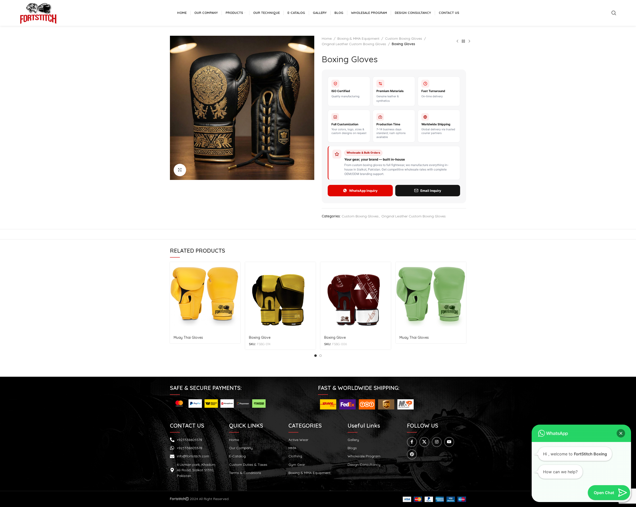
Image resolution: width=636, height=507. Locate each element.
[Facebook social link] (412, 442)
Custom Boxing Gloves (403, 38)
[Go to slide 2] (320, 355)
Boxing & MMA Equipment (358, 38)
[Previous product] (457, 41)
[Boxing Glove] (280, 297)
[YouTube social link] (449, 442)
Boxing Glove (260, 337)
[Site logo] (38, 12)
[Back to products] (463, 41)
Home (327, 38)
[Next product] (469, 41)
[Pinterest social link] (412, 454)
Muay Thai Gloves (188, 337)
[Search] (614, 13)
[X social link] (424, 442)
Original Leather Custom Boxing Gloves (354, 44)
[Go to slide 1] (315, 355)
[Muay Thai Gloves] (205, 297)
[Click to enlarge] (180, 170)
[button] (621, 433)
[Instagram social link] (437, 442)
